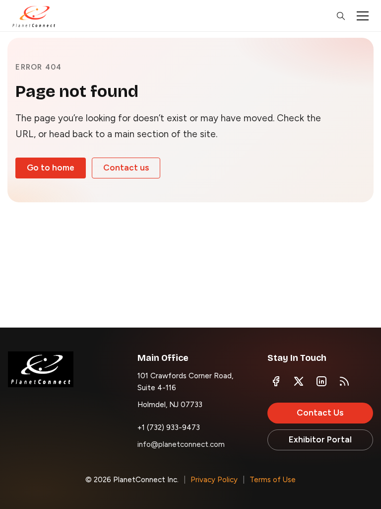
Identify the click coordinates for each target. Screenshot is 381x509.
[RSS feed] (344, 381)
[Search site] (340, 15)
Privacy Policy (214, 479)
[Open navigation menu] (362, 15)
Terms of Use (273, 479)
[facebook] (275, 381)
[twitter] (298, 381)
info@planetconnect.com (181, 444)
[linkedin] (321, 381)
